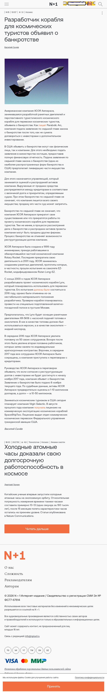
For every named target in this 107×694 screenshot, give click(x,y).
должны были (42, 289)
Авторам (11, 586)
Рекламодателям (18, 580)
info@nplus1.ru (32, 636)
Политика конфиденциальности (89, 677)
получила (39, 407)
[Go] (6, 4)
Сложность (13, 574)
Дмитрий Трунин (12, 485)
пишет (42, 125)
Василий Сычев (11, 47)
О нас (9, 567)
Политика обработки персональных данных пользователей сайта (37, 669)
